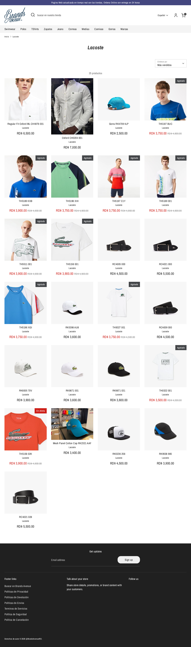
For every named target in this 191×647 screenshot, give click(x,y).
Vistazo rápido (25, 115)
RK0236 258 (119, 454)
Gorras (111, 29)
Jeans (60, 29)
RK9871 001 (72, 390)
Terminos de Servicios (15, 608)
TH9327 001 (119, 327)
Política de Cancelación (16, 620)
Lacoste (16, 36)
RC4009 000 (165, 327)
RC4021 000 (165, 264)
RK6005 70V (25, 390)
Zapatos (48, 29)
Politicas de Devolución (16, 597)
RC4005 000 (118, 264)
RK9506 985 (165, 454)
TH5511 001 (25, 264)
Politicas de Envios (14, 603)
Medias (85, 29)
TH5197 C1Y (119, 201)
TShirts (35, 29)
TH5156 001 (72, 264)
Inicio (6, 36)
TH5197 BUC (165, 124)
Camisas (98, 29)
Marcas (124, 29)
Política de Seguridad (15, 614)
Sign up (129, 560)
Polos (23, 29)
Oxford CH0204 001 (72, 138)
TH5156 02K (25, 454)
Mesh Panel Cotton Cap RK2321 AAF (72, 443)
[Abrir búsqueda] (33, 15)
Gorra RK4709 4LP (119, 124)
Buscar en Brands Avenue (17, 586)
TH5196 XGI (25, 327)
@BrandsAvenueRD (34, 638)
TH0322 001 (165, 390)
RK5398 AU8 (72, 327)
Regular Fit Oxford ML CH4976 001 (25, 124)
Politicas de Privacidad (16, 591)
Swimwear (9, 29)
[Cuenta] (176, 15)
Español (161, 15)
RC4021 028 (25, 517)
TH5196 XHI (72, 201)
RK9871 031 (119, 390)
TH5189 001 (165, 201)
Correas (72, 29)
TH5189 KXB (25, 201)
